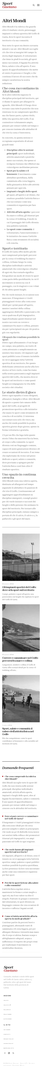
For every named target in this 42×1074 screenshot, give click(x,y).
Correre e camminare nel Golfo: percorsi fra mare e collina (20, 659)
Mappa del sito (9, 1048)
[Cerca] (33, 5)
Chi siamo (7, 1029)
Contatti (7, 1034)
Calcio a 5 (7, 1005)
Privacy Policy (9, 1039)
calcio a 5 (30, 515)
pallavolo (6, 518)
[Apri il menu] (38, 5)
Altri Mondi (8, 1019)
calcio (21, 515)
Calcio (6, 1000)
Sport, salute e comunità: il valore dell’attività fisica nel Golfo (18, 731)
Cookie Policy (8, 1043)
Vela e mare (7, 1014)
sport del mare (23, 518)
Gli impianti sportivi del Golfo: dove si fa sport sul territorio (19, 589)
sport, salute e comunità (24, 459)
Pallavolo (7, 1009)
